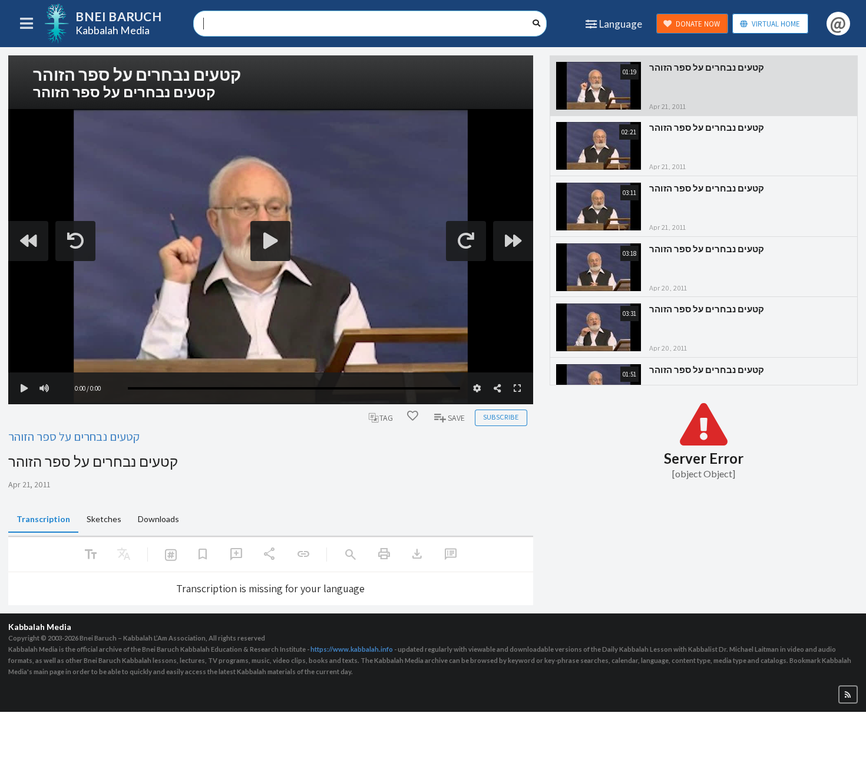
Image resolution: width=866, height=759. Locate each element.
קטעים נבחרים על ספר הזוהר (74, 436)
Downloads (158, 519)
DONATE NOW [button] (698, 24)
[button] (848, 694)
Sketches (104, 519)
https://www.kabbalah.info (351, 649)
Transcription (43, 519)
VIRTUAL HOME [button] (776, 24)
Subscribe (500, 417)
